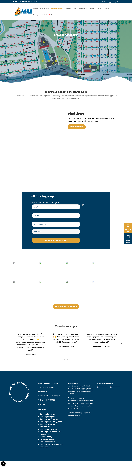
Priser (107, 9)
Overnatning (44, 9)
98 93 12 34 (18, 1)
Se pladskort (76, 127)
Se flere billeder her (66, 306)
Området (82, 9)
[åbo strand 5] (79, 282)
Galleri (99, 9)
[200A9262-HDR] (53, 263)
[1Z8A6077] (105, 263)
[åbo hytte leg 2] (79, 263)
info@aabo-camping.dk (51, 388)
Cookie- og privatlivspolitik (111, 2)
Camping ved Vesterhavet (50, 411)
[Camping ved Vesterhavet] (26, 263)
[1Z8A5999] (26, 282)
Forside (35, 9)
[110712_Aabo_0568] (105, 282)
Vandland (69, 9)
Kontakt (44, 15)
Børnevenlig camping (48, 406)
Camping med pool (47, 409)
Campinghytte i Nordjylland (51, 414)
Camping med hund (47, 434)
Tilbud (75, 9)
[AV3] (53, 282)
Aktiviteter (92, 9)
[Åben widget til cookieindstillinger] (3, 463)
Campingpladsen (56, 9)
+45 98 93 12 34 (50, 392)
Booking (35, 15)
